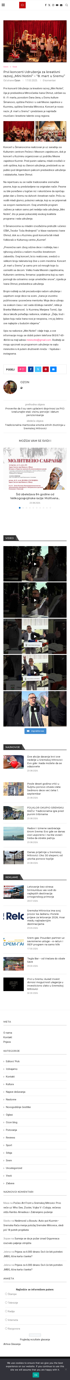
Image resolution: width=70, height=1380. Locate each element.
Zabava (10, 1183)
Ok (35, 1375)
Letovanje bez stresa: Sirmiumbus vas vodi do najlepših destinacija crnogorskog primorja (41, 891)
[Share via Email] (53, 369)
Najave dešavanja (15, 1091)
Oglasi (9, 1114)
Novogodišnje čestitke (18, 1107)
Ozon (17, 80)
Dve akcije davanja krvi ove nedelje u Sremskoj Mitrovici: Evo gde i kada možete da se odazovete (45, 761)
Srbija (9, 1152)
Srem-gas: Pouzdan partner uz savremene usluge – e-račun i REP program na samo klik (46, 941)
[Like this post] (23, 369)
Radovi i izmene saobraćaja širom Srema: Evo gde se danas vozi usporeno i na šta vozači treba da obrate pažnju (46, 833)
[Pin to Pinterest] (46, 369)
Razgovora (14, 1328)
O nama (7, 1032)
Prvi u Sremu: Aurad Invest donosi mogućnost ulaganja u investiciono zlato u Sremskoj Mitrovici (45, 984)
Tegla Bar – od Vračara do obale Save (46, 960)
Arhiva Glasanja (12, 1344)
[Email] (61, 5)
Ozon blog (11, 1122)
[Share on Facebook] (30, 369)
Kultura (10, 1084)
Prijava (7, 1041)
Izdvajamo (12, 1069)
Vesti (9, 1175)
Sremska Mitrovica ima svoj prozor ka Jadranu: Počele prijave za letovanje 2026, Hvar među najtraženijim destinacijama (46, 917)
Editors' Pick (13, 1061)
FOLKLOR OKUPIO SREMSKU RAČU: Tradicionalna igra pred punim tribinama (45, 811)
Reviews (10, 1137)
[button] (6, 478)
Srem (9, 1160)
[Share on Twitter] (38, 369)
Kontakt (7, 1037)
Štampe (12, 1294)
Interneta (13, 1320)
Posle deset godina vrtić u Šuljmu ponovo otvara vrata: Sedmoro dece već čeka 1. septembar (44, 788)
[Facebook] (45, 5)
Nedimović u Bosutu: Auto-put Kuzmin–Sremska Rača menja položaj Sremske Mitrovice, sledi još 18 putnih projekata (33, 1225)
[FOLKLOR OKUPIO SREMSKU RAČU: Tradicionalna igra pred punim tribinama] (13, 813)
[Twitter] (49, 5)
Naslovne (11, 1099)
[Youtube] (57, 5)
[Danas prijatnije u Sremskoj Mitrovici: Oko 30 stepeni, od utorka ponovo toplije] (13, 857)
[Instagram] (53, 5)
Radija (11, 1311)
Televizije (13, 1302)
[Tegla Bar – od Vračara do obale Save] (13, 964)
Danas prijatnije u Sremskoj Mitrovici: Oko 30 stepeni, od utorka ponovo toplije (45, 855)
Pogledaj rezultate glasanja (35, 1339)
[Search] (66, 5)
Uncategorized (14, 1168)
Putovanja (11, 1130)
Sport (9, 1145)
